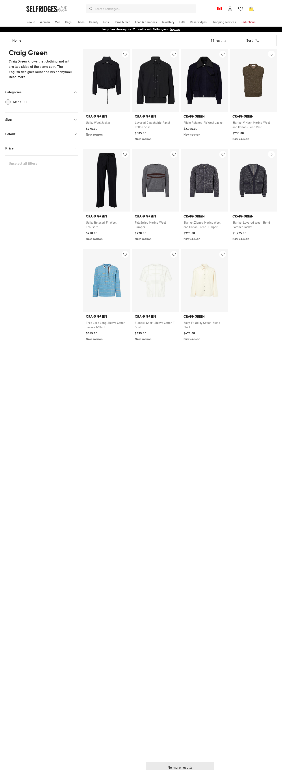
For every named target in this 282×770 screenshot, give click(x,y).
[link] (107, 122)
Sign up (175, 29)
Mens (20, 102)
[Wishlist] (240, 8)
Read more (17, 77)
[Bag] (251, 8)
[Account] (230, 8)
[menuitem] (30, 22)
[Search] (91, 8)
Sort (249, 40)
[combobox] (144, 9)
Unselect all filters (23, 163)
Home (16, 40)
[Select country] (219, 8)
